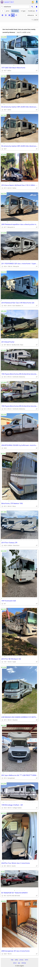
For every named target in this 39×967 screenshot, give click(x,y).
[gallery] (13, 15)
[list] (2, 15)
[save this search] (36, 6)
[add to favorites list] (2, 70)
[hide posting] (37, 70)
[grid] (9, 15)
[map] (16, 15)
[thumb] (6, 15)
